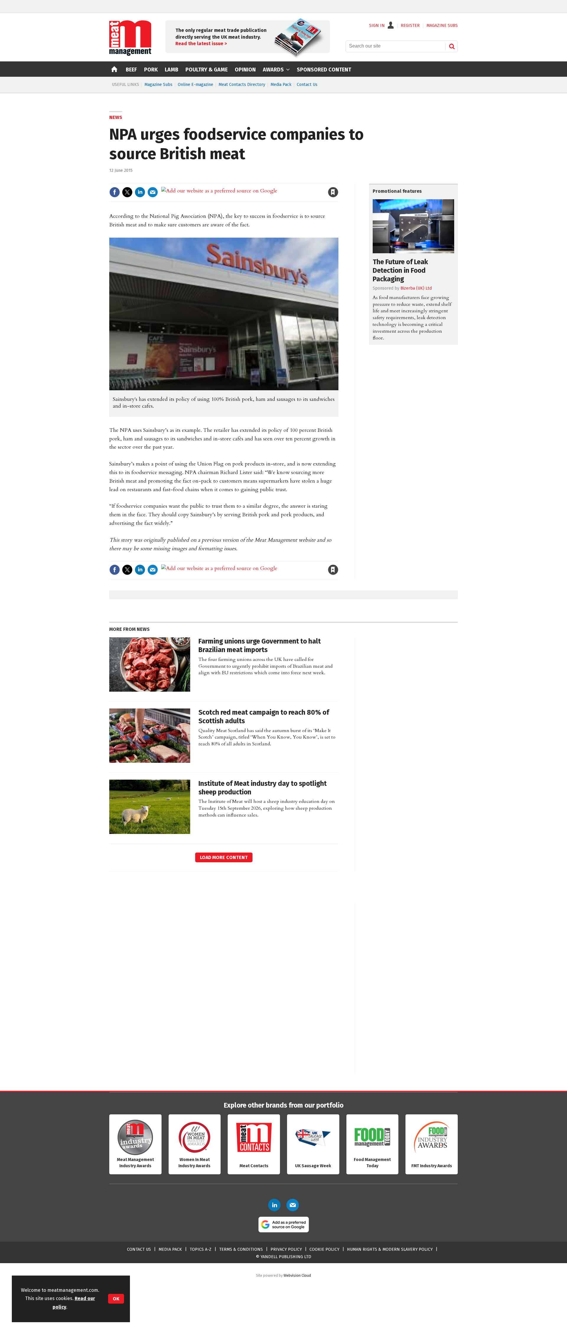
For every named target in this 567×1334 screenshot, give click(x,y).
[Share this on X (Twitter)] (127, 192)
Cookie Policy (324, 1249)
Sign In (377, 25)
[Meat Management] (130, 54)
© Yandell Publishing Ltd (283, 1256)
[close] (338, 180)
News (115, 117)
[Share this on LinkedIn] (140, 192)
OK (116, 1299)
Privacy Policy (286, 1249)
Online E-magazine (195, 84)
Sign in (264, 180)
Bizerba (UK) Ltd (416, 288)
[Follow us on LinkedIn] (274, 1205)
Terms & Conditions (241, 1249)
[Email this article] (152, 192)
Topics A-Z (200, 1249)
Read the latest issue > (201, 43)
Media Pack (281, 84)
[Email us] (292, 1205)
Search (452, 46)
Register (410, 25)
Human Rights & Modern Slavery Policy (390, 1249)
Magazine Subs (158, 84)
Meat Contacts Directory (242, 84)
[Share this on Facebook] (114, 192)
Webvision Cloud (297, 1275)
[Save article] (333, 192)
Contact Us (307, 84)
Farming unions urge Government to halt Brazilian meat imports (259, 645)
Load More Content (224, 857)
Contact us (139, 1249)
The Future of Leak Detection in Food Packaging (400, 270)
